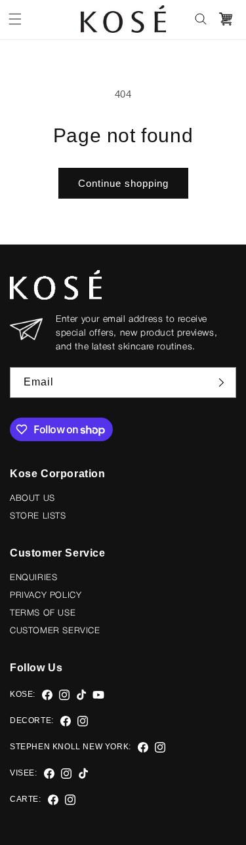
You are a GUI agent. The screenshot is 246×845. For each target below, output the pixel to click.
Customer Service (55, 631)
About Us (32, 498)
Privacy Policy (45, 595)
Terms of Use (42, 613)
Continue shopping (123, 183)
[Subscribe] (221, 382)
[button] (15, 19)
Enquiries (33, 577)
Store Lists (38, 516)
